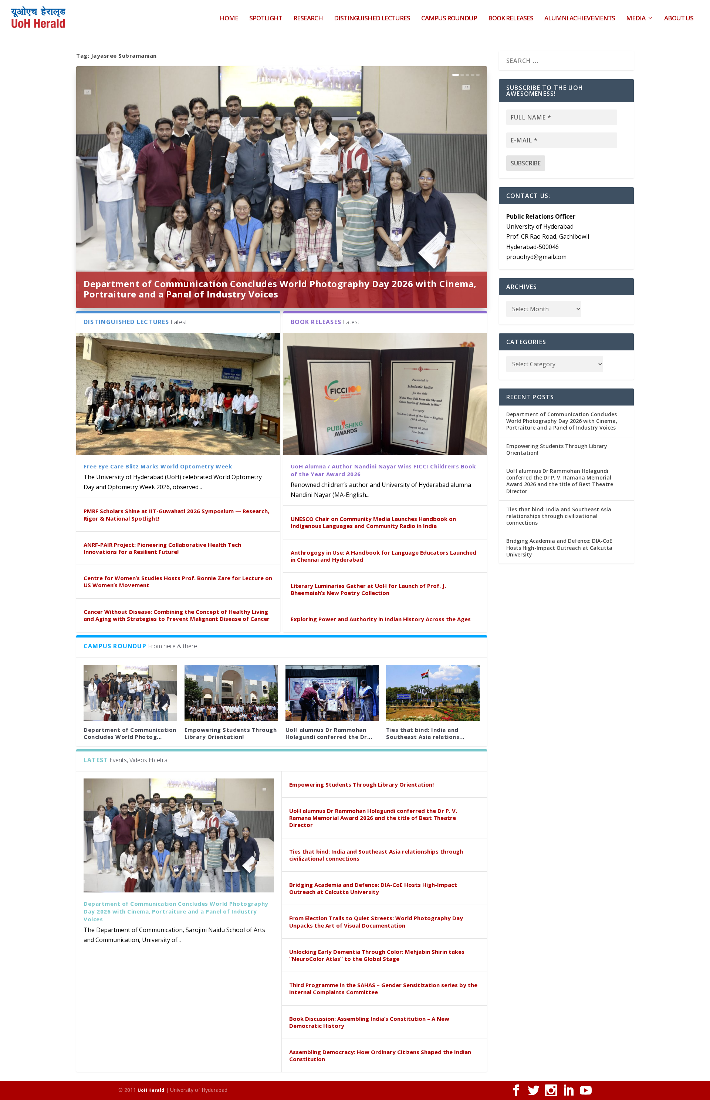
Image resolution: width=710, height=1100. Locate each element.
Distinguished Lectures (372, 18)
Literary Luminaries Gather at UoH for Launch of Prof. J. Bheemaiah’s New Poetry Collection (368, 589)
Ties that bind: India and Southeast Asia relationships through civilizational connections (376, 855)
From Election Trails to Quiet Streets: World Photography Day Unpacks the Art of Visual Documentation (376, 921)
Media (635, 18)
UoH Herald (151, 1090)
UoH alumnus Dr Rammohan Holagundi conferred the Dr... (328, 733)
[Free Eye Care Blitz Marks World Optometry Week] (178, 394)
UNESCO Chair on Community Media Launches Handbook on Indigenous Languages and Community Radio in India (373, 522)
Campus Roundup (449, 18)
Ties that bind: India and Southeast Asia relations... (425, 733)
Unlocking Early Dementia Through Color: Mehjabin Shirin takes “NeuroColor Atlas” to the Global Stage (376, 955)
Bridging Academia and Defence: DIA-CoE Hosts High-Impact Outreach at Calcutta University (373, 888)
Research (308, 18)
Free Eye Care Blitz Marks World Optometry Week (158, 466)
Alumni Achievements (579, 18)
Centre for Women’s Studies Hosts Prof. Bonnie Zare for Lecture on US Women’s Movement (178, 581)
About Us (678, 18)
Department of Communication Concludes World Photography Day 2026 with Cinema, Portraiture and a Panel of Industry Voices (280, 288)
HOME (229, 18)
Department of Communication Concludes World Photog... (130, 733)
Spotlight (265, 18)
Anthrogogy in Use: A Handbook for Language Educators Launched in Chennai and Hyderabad (383, 556)
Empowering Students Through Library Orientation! (231, 733)
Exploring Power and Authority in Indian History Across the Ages (381, 619)
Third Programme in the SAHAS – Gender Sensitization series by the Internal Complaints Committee (383, 988)
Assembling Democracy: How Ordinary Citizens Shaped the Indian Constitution (380, 1055)
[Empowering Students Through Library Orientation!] (231, 693)
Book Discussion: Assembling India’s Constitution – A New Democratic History (369, 1022)
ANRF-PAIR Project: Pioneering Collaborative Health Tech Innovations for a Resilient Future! (162, 548)
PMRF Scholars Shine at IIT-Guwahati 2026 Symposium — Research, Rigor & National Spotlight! (176, 514)
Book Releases (510, 18)
